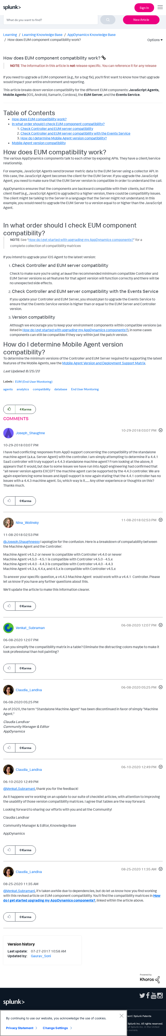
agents (8, 389)
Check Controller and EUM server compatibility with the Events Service (75, 133)
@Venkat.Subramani (19, 788)
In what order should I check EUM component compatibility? (58, 124)
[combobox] (59, 20)
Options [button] (152, 40)
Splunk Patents (142, 1016)
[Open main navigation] (160, 7)
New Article (141, 19)
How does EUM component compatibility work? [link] (44, 39)
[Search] (107, 19)
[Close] (121, 1015)
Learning (10, 34)
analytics (23, 389)
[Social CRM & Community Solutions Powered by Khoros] (150, 978)
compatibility (41, 389)
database (60, 389)
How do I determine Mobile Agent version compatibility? (64, 138)
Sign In (144, 8)
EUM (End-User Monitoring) (34, 381)
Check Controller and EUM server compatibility (57, 128)
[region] (63, 1023)
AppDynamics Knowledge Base (91, 34)
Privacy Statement (19, 1028)
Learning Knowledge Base (42, 34)
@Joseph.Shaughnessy (21, 541)
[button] (160, 431)
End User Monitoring (85, 389)
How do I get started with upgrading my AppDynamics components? (74, 330)
